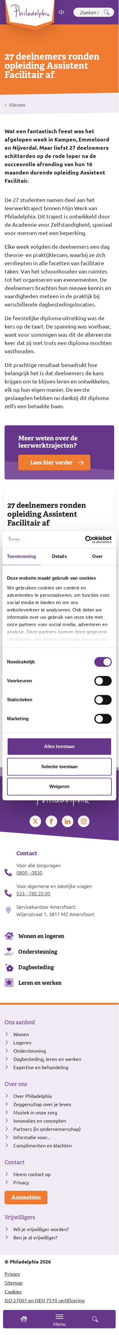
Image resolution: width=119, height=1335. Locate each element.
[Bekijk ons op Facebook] (51, 821)
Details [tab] (59, 556)
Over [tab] (97, 556)
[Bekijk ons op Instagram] (83, 821)
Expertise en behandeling (40, 1067)
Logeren (22, 1042)
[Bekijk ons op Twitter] (35, 821)
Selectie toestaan (59, 766)
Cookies (13, 1291)
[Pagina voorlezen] (61, 12)
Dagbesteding (36, 967)
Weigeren (59, 786)
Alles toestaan (59, 746)
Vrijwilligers (20, 1217)
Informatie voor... (32, 1137)
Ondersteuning (37, 951)
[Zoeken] (106, 12)
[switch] (103, 681)
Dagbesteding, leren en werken (47, 1059)
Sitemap (14, 1282)
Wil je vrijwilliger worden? (41, 1229)
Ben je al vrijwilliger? (35, 1237)
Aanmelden (26, 1197)
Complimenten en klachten (42, 1145)
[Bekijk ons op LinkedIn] (67, 821)
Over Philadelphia (32, 1096)
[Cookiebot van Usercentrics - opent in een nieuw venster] (85, 540)
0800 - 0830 (29, 872)
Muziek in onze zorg (35, 1112)
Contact (15, 1162)
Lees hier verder (51, 462)
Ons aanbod (20, 1022)
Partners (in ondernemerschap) (47, 1129)
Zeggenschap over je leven (42, 1104)
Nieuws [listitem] (16, 104)
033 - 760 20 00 (33, 893)
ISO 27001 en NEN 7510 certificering (45, 1300)
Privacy (21, 1182)
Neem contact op (32, 1174)
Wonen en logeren (41, 936)
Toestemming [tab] (21, 556)
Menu (59, 1324)
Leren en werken (39, 982)
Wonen (21, 1034)
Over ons (16, 1084)
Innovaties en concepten (39, 1120)
